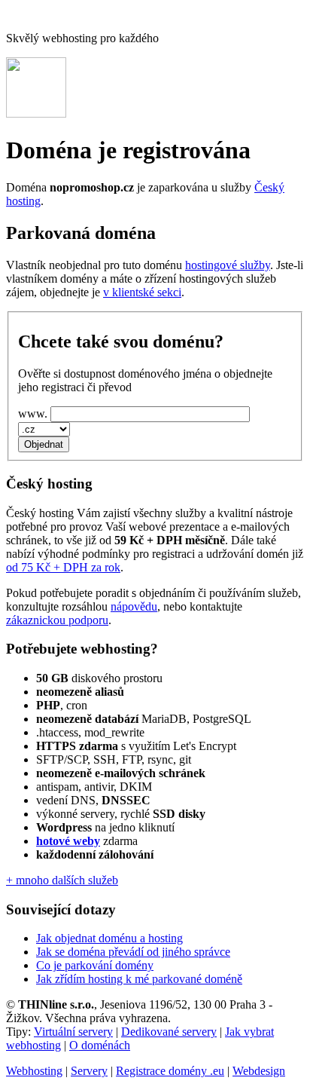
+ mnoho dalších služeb (62, 880)
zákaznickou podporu (57, 620)
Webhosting (34, 1070)
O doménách (99, 1045)
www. (32, 413)
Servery (89, 1070)
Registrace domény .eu (170, 1070)
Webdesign (258, 1070)
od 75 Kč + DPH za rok (63, 567)
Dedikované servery (169, 1031)
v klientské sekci (142, 292)
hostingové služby (227, 265)
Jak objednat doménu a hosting (109, 938)
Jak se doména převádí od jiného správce (133, 951)
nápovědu (134, 606)
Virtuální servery (73, 1031)
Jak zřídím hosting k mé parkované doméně (139, 978)
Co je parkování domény (94, 965)
